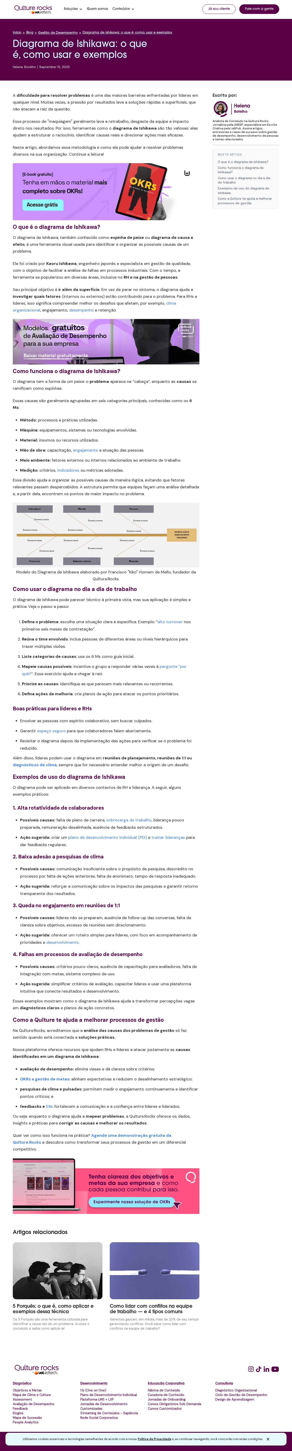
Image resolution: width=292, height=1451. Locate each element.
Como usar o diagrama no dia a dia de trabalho (244, 180)
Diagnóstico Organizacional (236, 1390)
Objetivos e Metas (27, 1390)
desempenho (81, 310)
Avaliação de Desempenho (33, 1404)
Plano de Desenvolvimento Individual (108, 1395)
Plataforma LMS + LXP (97, 1399)
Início (17, 32)
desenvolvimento (62, 942)
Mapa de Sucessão (27, 1418)
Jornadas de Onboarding (166, 1399)
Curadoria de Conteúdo (166, 1395)
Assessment (22, 1399)
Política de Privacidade (154, 1439)
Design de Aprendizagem (234, 1399)
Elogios (18, 1413)
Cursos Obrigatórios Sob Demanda (174, 1404)
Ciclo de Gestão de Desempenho (241, 1395)
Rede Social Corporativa (99, 1418)
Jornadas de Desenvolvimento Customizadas (104, 1406)
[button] (73, 9)
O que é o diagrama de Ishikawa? (243, 162)
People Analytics (26, 1422)
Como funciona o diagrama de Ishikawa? (241, 170)
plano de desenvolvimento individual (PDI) (107, 837)
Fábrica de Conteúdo (164, 1390)
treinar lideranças (168, 837)
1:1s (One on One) (93, 1390)
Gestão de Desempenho (58, 33)
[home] (33, 9)
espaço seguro (51, 731)
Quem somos (97, 9)
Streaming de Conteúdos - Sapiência (109, 1413)
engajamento (85, 450)
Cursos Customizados (165, 1409)
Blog (29, 32)
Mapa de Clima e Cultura (32, 1395)
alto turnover (170, 622)
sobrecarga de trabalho (128, 820)
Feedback (20, 1409)
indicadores (68, 470)
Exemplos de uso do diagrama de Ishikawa (243, 190)
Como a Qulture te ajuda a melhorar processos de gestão (245, 200)
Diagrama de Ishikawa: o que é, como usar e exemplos (127, 32)
